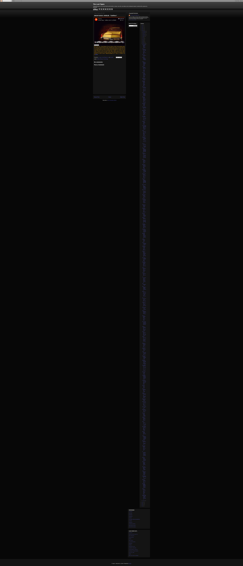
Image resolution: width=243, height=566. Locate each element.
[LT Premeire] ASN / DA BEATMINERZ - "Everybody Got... (144, 127)
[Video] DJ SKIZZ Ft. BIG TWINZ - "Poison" (144, 468)
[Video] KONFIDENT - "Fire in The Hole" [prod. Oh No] (144, 51)
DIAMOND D (131, 516)
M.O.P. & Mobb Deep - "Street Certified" (144, 414)
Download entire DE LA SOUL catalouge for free (144, 230)
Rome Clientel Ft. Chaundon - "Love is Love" (144, 423)
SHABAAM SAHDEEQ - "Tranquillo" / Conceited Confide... (144, 368)
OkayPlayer (130, 543)
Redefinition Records (132, 546)
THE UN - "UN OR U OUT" (144, 55)
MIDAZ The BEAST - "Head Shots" (144, 205)
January (143, 500)
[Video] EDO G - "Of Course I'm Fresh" (144, 308)
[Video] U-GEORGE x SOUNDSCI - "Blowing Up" (144, 89)
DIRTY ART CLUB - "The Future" (143, 372)
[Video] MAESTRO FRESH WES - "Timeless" (144, 312)
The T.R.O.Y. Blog (131, 552)
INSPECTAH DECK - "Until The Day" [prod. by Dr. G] (144, 175)
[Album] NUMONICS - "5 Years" (144, 349)
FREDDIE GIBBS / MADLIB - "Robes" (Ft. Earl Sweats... (144, 485)
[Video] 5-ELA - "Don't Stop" (143, 386)
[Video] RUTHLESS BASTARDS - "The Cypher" (144, 333)
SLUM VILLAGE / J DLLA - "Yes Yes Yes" (144, 353)
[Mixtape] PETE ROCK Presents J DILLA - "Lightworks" (144, 235)
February (143, 43)
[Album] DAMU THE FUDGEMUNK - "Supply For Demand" (144, 100)
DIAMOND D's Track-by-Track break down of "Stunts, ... (144, 201)
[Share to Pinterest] (121, 57)
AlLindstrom (130, 532)
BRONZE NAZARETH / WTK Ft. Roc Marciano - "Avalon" (144, 362)
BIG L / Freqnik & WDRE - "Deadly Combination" (144, 288)
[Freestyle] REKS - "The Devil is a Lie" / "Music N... (144, 448)
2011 (142, 504)
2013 (142, 502)
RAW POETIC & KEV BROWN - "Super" (144, 94)
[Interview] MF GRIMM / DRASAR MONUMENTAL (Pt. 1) (144, 181)
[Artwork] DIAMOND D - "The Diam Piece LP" (144, 210)
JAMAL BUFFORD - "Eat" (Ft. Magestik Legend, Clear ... (144, 395)
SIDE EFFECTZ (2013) (132, 525)
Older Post (122, 97)
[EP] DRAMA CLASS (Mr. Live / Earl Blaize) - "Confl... (144, 428)
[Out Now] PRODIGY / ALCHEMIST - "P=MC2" (144, 118)
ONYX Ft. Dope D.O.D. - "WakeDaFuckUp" (144, 215)
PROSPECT (130, 522)
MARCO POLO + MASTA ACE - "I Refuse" (144, 419)
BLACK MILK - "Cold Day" (144, 407)
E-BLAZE (130, 517)
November (144, 32)
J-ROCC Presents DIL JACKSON (144, 274)
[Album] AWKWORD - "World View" (144, 390)
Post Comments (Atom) (112, 100)
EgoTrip (130, 538)
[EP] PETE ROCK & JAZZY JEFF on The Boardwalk (144, 264)
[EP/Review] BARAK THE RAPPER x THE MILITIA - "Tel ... (144, 112)
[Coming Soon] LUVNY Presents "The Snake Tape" (144, 74)
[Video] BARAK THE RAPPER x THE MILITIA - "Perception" (144, 254)
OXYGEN (130, 520)
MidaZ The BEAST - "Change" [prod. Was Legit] (144, 166)
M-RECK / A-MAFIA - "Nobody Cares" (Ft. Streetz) (144, 345)
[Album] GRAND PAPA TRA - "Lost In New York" (143, 318)
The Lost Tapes (98, 4)
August (143, 36)
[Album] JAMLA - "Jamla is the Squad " (144, 481)
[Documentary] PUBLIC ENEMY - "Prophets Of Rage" (144, 186)
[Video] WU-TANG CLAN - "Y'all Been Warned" (144, 248)
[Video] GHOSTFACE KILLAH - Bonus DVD (144, 269)
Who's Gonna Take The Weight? (133, 555)
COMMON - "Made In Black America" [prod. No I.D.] (144, 226)
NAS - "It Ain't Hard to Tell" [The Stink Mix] (144, 299)
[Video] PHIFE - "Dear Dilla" (143, 240)
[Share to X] (119, 57)
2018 (142, 25)
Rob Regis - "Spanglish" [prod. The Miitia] (144, 259)
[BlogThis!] (117, 57)
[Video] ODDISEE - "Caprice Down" (144, 243)
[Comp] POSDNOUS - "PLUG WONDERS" (144, 304)
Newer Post (96, 97)
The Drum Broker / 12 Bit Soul (133, 549)
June (143, 38)
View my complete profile (132, 19)
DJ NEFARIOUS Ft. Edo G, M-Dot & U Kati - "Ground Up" (144, 280)
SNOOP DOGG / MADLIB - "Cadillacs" (144, 59)
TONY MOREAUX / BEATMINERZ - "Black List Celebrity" (144, 133)
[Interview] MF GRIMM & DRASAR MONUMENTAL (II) (144, 150)
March (143, 42)
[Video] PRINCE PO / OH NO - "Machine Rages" (144, 328)
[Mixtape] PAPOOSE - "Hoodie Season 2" (144, 443)
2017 (142, 26)
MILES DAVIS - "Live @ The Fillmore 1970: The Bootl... (143, 491)
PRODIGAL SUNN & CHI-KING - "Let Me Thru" (144, 171)
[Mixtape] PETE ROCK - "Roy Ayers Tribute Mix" (143, 83)
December (144, 31)
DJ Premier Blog (131, 537)
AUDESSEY (130, 511)
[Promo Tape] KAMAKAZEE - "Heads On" (144, 161)
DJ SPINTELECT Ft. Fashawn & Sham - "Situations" (144, 454)
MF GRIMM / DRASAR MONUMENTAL (134, 519)
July (143, 37)
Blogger (129, 563)
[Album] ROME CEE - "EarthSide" (144, 433)
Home (109, 97)
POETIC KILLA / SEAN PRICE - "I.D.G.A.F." (144, 463)
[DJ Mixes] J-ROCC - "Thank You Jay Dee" (144, 196)
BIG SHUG (130, 513)
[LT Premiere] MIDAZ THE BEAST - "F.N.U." (144, 46)
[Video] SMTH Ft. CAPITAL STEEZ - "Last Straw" (144, 63)
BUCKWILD (130, 514)
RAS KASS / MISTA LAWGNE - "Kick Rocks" (144, 357)
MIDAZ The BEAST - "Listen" (144, 79)
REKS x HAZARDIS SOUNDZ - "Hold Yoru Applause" (144, 294)
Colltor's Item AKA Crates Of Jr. (133, 534)
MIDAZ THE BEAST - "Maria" (144, 400)
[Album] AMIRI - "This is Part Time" (143, 123)
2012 (142, 503)
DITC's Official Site (131, 535)
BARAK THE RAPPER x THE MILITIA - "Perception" (144, 497)
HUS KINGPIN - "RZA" (144, 284)
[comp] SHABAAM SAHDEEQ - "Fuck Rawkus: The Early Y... (144, 156)
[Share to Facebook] (120, 57)
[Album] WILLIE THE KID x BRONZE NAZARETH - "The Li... (144, 220)
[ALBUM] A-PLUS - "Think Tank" (144, 104)
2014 (142, 30)
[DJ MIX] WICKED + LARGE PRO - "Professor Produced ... (144, 140)
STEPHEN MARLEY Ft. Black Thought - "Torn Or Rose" (144, 377)
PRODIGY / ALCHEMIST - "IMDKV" (144, 410)
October (143, 33)
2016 (142, 27)
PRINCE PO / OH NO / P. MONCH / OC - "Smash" (144, 403)
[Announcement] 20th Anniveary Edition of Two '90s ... (144, 323)
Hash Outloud (131, 540)
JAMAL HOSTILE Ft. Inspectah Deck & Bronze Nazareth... (144, 339)
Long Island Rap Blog (132, 541)
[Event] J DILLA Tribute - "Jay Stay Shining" (144, 459)
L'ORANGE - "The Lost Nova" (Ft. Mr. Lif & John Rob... (144, 382)
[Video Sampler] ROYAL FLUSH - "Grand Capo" (144, 473)
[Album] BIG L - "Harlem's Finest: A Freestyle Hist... (144, 191)
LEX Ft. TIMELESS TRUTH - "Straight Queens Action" (144, 437)
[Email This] (116, 57)
